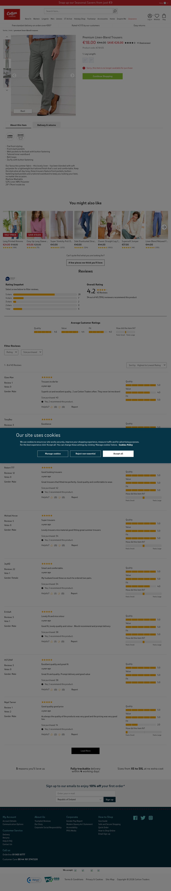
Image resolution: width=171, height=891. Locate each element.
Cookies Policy (126, 445)
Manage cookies (53, 453)
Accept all (118, 453)
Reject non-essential (86, 453)
